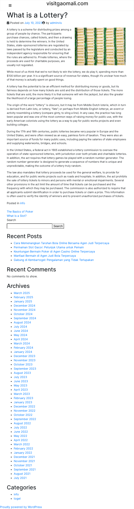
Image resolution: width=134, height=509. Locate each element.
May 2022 (20, 436)
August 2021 (22, 473)
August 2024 (22, 322)
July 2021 (20, 478)
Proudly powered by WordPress (21, 507)
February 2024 (23, 347)
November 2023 (24, 360)
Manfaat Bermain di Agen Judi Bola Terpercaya (45, 255)
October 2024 (23, 314)
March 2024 (22, 343)
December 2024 (24, 305)
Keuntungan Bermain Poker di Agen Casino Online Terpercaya (54, 251)
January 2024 (23, 352)
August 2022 (22, 423)
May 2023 (20, 385)
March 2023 (22, 394)
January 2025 (23, 301)
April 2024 (21, 339)
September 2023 (25, 368)
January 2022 (23, 452)
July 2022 (20, 427)
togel (17, 498)
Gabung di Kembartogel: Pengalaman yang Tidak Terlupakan (54, 260)
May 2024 (20, 335)
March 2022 (22, 444)
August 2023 (22, 373)
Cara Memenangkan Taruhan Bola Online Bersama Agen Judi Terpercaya (61, 243)
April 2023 (21, 389)
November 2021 (24, 461)
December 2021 (24, 457)
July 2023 (20, 377)
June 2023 (21, 381)
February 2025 (23, 297)
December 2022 (24, 406)
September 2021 (25, 469)
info (22, 203)
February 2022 (23, 448)
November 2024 (24, 309)
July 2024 (20, 326)
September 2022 (25, 419)
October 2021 (23, 465)
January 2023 (23, 402)
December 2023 (24, 356)
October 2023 (23, 364)
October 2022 (23, 415)
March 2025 (22, 293)
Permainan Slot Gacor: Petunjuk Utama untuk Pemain (49, 247)
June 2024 (21, 331)
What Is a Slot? (17, 215)
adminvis (56, 23)
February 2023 (23, 398)
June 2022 (21, 431)
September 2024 (25, 318)
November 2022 (24, 410)
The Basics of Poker (20, 211)
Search (11, 220)
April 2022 (21, 440)
